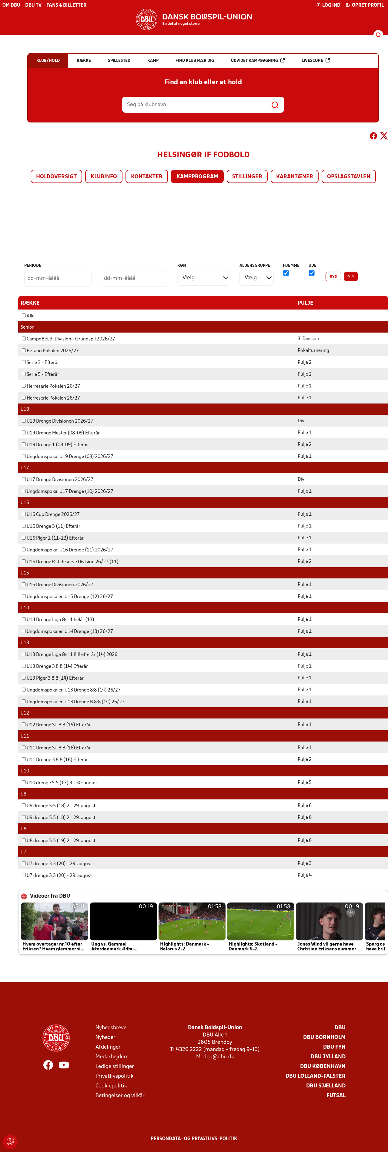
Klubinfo (104, 176)
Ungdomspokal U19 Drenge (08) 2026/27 (70, 457)
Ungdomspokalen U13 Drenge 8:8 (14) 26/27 (74, 690)
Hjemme (291, 266)
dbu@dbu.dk (218, 1057)
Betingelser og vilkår (120, 1095)
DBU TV (33, 5)
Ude (312, 266)
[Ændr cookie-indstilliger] (10, 1141)
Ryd (333, 276)
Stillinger (247, 176)
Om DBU (11, 5)
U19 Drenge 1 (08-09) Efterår (57, 445)
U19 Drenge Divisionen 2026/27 (60, 421)
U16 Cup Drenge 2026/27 (53, 515)
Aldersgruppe (254, 266)
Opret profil (368, 5)
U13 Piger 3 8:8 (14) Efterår (55, 678)
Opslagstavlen (348, 176)
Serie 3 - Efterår (43, 363)
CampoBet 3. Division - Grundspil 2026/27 (71, 339)
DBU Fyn (334, 1047)
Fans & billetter (66, 5)
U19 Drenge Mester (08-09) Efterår (63, 433)
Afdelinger (108, 1047)
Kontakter (146, 176)
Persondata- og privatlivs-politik (194, 1139)
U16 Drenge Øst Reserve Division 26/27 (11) (73, 562)
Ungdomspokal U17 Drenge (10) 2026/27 (70, 492)
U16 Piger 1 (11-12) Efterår (55, 538)
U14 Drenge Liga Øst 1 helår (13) (60, 620)
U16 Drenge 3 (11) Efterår (53, 526)
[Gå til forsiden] (194, 19)
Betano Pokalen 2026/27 (53, 351)
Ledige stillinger (114, 1066)
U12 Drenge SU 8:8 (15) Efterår (59, 725)
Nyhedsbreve (110, 1027)
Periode (32, 266)
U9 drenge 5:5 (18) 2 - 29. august (61, 806)
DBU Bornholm (324, 1037)
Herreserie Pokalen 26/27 (53, 386)
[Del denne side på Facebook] (373, 137)
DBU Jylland (328, 1057)
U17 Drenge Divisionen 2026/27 (60, 480)
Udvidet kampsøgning (254, 61)
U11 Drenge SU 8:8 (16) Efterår (59, 748)
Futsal (336, 1095)
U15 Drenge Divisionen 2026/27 (60, 585)
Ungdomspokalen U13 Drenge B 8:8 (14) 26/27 (76, 702)
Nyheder (105, 1037)
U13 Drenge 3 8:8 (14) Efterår (57, 667)
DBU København (323, 1066)
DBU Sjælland (326, 1086)
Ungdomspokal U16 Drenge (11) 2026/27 (70, 550)
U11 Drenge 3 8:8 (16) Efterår (57, 760)
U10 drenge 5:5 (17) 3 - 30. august (62, 783)
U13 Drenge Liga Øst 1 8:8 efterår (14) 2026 (72, 655)
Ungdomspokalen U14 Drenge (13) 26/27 (70, 632)
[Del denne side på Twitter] (384, 137)
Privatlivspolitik (114, 1076)
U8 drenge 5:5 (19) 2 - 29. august (61, 841)
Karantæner (294, 176)
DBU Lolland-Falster (316, 1076)
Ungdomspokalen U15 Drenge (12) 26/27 (70, 597)
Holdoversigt (56, 176)
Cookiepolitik (111, 1086)
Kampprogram (197, 176)
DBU (340, 1027)
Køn (181, 266)
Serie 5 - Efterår (43, 375)
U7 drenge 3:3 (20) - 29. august (59, 864)
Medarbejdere (112, 1057)
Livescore (312, 61)
